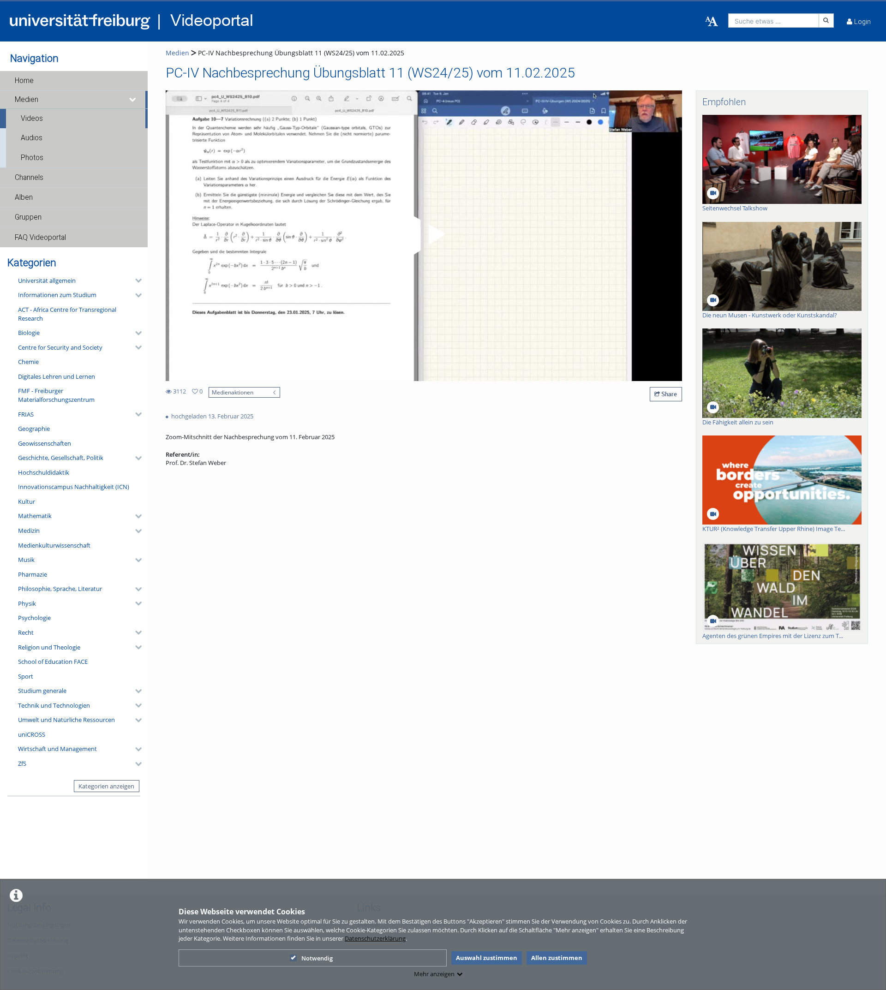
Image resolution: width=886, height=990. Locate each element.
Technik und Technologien (54, 705)
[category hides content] (135, 280)
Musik (26, 559)
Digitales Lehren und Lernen (56, 376)
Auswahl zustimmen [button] (486, 958)
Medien (26, 99)
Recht (26, 632)
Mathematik (35, 516)
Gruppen (28, 217)
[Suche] (826, 20)
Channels (29, 177)
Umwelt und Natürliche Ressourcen (66, 720)
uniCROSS (31, 734)
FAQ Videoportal (40, 237)
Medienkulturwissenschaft (54, 545)
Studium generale (42, 690)
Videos (32, 118)
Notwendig (317, 958)
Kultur (26, 501)
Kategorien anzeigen (106, 786)
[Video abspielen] (424, 236)
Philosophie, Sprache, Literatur (60, 588)
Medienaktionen (232, 392)
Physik (27, 603)
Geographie (34, 428)
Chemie (28, 362)
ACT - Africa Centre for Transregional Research (67, 313)
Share (668, 394)
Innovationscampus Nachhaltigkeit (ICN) (73, 487)
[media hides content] (133, 99)
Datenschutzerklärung (375, 938)
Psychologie (34, 618)
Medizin (29, 530)
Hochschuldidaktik (43, 472)
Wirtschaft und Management (57, 749)
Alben (24, 197)
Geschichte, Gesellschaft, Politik (60, 457)
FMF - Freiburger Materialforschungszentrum (56, 395)
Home (24, 81)
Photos (32, 158)
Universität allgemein (47, 280)
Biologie (29, 332)
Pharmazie (32, 574)
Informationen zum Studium (57, 295)
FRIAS (26, 414)
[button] (74, 80)
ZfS (22, 763)
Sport (25, 676)
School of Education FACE (53, 661)
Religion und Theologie (49, 647)
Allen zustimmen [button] (556, 958)
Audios (31, 138)
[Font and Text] (711, 22)
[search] (773, 20)
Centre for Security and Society (60, 347)
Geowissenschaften (44, 443)
